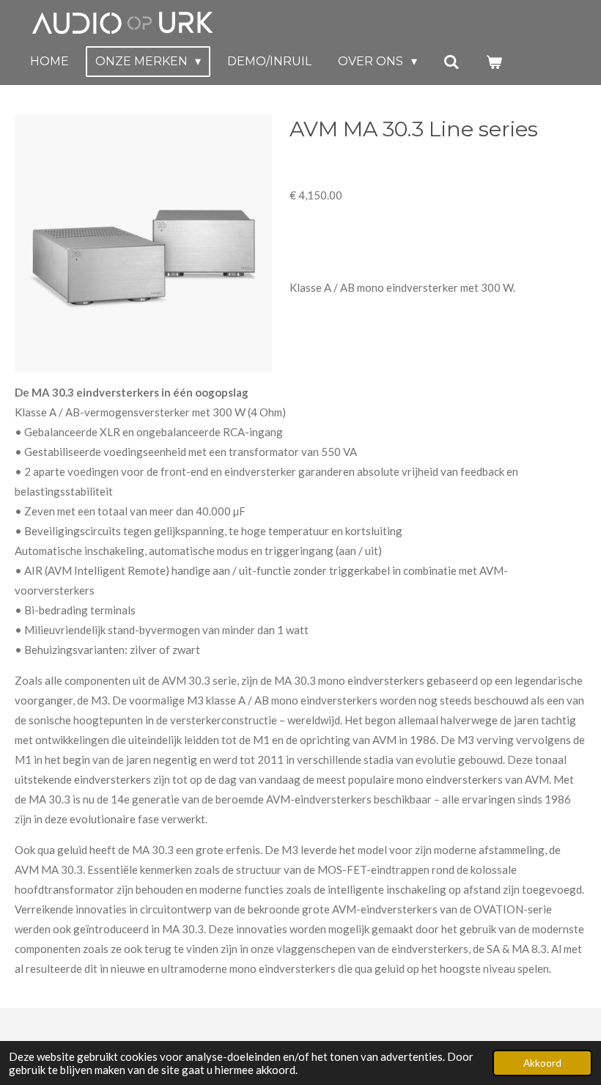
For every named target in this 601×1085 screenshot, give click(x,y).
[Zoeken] (451, 62)
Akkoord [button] (542, 1063)
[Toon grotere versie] (143, 243)
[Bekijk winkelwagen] (494, 62)
